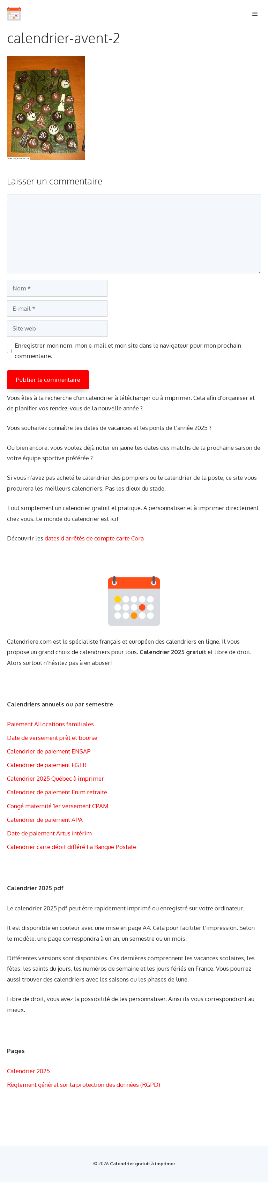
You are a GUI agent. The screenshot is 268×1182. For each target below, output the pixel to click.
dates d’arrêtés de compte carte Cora (94, 538)
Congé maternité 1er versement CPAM (58, 806)
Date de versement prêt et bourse (52, 737)
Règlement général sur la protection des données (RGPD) (83, 1084)
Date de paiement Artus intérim (49, 833)
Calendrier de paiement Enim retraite (57, 792)
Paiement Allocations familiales (50, 724)
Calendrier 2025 (28, 1071)
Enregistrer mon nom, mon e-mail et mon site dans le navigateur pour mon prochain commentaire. (128, 351)
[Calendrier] (14, 13)
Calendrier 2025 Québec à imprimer (55, 778)
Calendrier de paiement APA (45, 819)
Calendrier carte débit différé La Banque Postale (71, 846)
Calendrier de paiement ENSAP (49, 751)
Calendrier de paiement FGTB (47, 764)
